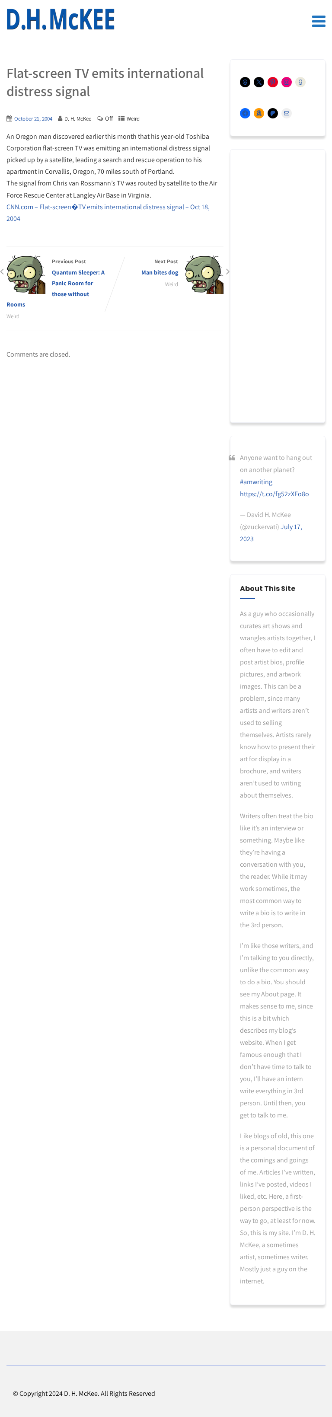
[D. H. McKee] (60, 19)
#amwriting (256, 481)
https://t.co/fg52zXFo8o (274, 493)
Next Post (159, 267)
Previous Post (55, 283)
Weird (133, 118)
